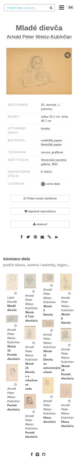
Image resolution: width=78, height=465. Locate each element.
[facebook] (33, 454)
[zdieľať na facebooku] (21, 237)
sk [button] (70, 7)
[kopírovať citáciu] (56, 237)
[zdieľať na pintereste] (35, 237)
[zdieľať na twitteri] (28, 237)
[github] (44, 454)
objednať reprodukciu (41, 211)
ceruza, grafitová (52, 152)
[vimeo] (38, 454)
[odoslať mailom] (42, 237)
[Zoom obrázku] (39, 71)
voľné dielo (52, 183)
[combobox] (29, 7)
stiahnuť (41, 224)
